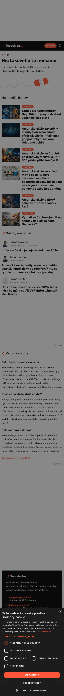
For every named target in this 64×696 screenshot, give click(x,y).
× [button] (60, 611)
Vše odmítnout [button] (32, 683)
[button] (32, 636)
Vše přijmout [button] (32, 675)
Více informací (44, 631)
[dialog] (32, 652)
